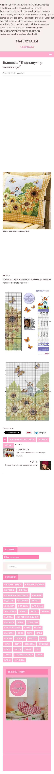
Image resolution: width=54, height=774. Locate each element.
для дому (23, 606)
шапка (7, 660)
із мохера (19, 660)
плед (39, 633)
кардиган (9, 622)
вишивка (36, 595)
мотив (37, 628)
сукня (7, 649)
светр (18, 644)
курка (27, 628)
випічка (23, 590)
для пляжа (10, 612)
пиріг (29, 633)
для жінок (37, 606)
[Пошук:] (27, 566)
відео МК (8, 601)
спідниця (43, 644)
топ (37, 649)
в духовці (9, 590)
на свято (9, 633)
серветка (29, 644)
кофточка (33, 622)
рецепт (32, 638)
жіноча (45, 612)
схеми (8, 445)
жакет (23, 612)
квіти (20, 622)
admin (22, 73)
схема (17, 649)
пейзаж (43, 440)
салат (7, 644)
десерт (35, 601)
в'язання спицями (34, 585)
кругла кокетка (12, 628)
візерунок (22, 601)
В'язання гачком (12, 585)
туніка (7, 655)
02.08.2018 (10, 73)
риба (42, 638)
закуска (8, 617)
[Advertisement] (27, 96)
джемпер (9, 606)
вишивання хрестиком (22, 440)
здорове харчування (27, 617)
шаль (39, 655)
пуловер (20, 638)
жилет (33, 612)
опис (20, 633)
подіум (8, 638)
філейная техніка (24, 655)
